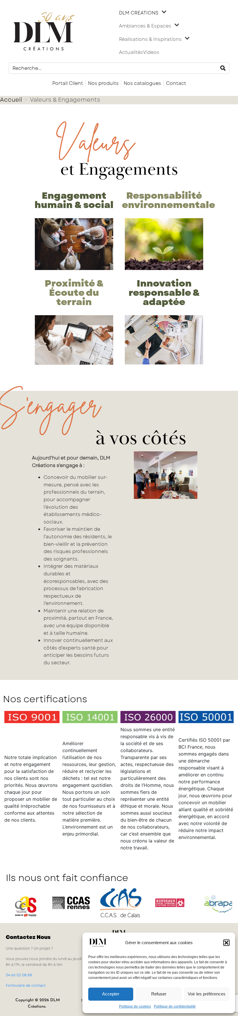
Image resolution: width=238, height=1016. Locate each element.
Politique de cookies (135, 1006)
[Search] (223, 68)
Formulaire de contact (26, 985)
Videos (151, 52)
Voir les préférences (207, 993)
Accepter (110, 993)
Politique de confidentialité (175, 1006)
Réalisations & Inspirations (150, 39)
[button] (226, 943)
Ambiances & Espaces (145, 26)
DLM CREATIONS (138, 13)
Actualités (131, 52)
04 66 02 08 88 (19, 975)
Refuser (158, 993)
